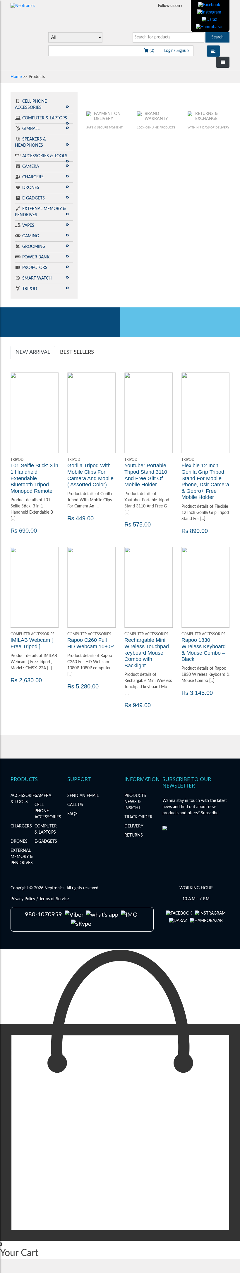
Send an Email (83, 796)
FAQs (72, 814)
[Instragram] (209, 12)
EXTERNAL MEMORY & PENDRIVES (22, 857)
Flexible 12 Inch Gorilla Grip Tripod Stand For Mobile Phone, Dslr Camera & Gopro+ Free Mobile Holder (205, 481)
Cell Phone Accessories (48, 811)
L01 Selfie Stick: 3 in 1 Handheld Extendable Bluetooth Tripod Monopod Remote (34, 478)
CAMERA (30, 167)
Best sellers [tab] (77, 352)
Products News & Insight (135, 802)
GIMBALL (31, 129)
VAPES (28, 226)
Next (51, 413)
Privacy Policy (23, 899)
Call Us (75, 805)
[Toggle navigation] (222, 62)
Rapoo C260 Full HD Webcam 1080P (90, 643)
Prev (18, 413)
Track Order (138, 817)
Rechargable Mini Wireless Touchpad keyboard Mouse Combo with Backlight (146, 652)
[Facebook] (209, 5)
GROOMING (33, 247)
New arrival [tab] (33, 352)
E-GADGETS (33, 198)
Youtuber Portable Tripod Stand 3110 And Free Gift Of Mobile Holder (145, 475)
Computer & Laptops (44, 118)
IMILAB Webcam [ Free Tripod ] (32, 643)
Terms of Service (54, 899)
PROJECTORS (34, 268)
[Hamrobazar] (209, 27)
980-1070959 (43, 914)
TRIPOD (29, 289)
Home (16, 77)
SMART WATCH (37, 278)
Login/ (169, 51)
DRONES (30, 188)
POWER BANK (35, 257)
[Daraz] (209, 20)
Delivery (133, 826)
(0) (151, 51)
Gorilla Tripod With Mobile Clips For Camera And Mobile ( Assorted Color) (90, 475)
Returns (133, 835)
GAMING (30, 236)
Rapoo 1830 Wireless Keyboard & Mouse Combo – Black (203, 649)
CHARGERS (33, 177)
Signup (182, 51)
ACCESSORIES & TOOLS (44, 156)
